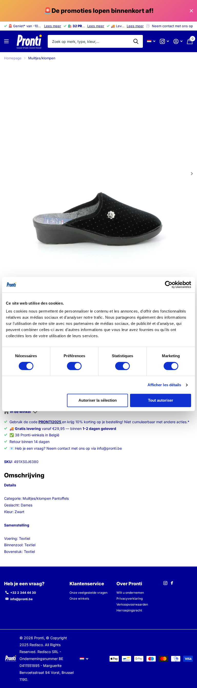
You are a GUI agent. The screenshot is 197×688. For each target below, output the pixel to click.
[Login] (178, 41)
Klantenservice (87, 583)
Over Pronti (129, 583)
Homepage (13, 58)
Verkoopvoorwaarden (132, 604)
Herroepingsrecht (129, 610)
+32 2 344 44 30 (23, 593)
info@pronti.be (21, 599)
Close (191, 11)
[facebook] (172, 583)
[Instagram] (165, 583)
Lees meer (52, 26)
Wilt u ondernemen (130, 593)
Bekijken (7, 41)
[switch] (74, 366)
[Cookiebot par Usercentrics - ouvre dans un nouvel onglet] (168, 284)
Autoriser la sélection (97, 400)
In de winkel (20, 411)
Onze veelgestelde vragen (88, 593)
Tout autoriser (160, 400)
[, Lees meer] (164, 41)
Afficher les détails (164, 385)
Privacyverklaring (129, 598)
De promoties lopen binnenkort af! (98, 10)
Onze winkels (79, 598)
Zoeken (136, 41)
